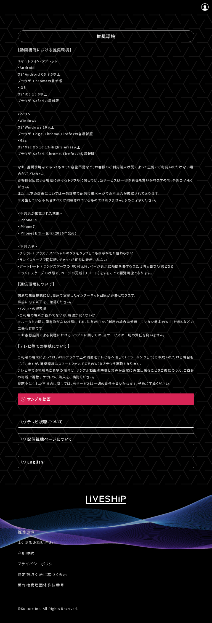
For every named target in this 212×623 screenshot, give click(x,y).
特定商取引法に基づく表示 (42, 574)
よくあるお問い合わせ (37, 542)
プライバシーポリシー (37, 563)
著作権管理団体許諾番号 (41, 585)
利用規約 (26, 553)
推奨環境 (26, 532)
